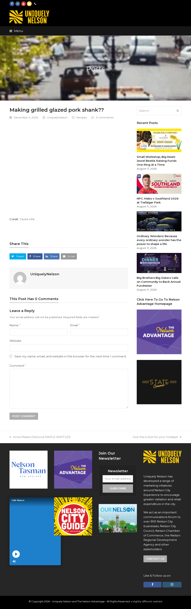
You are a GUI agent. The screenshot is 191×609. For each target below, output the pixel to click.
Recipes (81, 117)
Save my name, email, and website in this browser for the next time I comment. (71, 356)
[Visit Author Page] (19, 278)
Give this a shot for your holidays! (155, 437)
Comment (18, 365)
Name (15, 325)
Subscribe (118, 488)
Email (75, 325)
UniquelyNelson (57, 117)
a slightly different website (146, 601)
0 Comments (105, 117)
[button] (16, 31)
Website (15, 340)
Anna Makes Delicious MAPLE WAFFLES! (42, 437)
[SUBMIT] (178, 111)
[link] (27, 219)
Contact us (155, 558)
